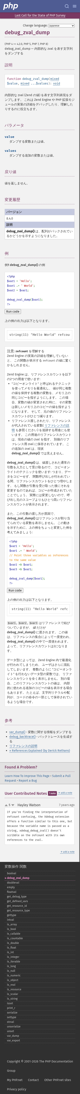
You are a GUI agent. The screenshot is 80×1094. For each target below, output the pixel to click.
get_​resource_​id (17, 906)
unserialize (14, 1026)
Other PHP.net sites (57, 1080)
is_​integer (13, 957)
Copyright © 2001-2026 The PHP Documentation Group (40, 1066)
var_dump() (17, 732)
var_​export (13, 1040)
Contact (33, 1080)
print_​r (11, 1008)
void (56, 83)
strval (10, 1022)
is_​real (11, 984)
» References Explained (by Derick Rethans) (39, 750)
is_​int (10, 952)
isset (10, 1003)
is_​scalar (12, 994)
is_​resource (14, 989)
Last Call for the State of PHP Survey (40, 15)
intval (10, 919)
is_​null (11, 971)
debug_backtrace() (22, 736)
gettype (11, 915)
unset (10, 1031)
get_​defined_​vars (17, 901)
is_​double (13, 943)
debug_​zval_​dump (18, 878)
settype (11, 1017)
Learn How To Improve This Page (27, 776)
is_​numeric (14, 975)
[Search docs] (67, 6)
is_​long (11, 966)
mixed (54, 79)
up (7, 805)
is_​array (12, 924)
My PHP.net (15, 1080)
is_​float (11, 947)
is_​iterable (13, 961)
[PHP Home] (11, 6)
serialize (12, 1012)
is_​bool (11, 929)
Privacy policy (16, 1089)
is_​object (12, 980)
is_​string (12, 998)
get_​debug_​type (17, 896)
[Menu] (74, 6)
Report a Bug (28, 780)
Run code (12, 311)
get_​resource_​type (18, 910)
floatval (11, 892)
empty (11, 887)
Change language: (35, 25)
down (12, 805)
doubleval (13, 882)
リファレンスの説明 (23, 746)
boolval (11, 873)
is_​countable (15, 938)
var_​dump (13, 1036)
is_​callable (13, 933)
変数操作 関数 (16, 866)
